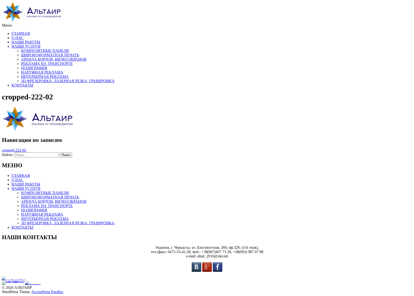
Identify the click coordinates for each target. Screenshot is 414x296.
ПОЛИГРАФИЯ (34, 68)
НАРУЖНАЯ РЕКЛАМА (42, 72)
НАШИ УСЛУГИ (26, 46)
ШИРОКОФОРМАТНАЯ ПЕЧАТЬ (50, 55)
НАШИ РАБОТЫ (26, 42)
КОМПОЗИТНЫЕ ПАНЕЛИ (45, 51)
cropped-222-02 (14, 150)
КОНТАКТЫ (22, 85)
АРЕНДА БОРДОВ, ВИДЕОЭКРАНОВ (53, 59)
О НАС (17, 38)
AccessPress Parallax (47, 292)
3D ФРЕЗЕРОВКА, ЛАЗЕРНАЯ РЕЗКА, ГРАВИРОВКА (68, 81)
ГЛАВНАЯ (21, 33)
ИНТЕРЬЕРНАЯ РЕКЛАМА (45, 77)
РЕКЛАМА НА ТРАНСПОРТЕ (47, 64)
